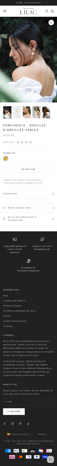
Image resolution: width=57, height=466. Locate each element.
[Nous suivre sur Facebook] (4, 423)
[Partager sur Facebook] (18, 142)
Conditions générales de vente (19, 310)
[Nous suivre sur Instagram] (12, 423)
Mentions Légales (12, 305)
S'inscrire (13, 411)
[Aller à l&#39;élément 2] (17, 112)
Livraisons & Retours (14, 300)
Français (42, 434)
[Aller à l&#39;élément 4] (36, 112)
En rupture (28, 169)
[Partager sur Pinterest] (26, 142)
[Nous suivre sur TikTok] (28, 423)
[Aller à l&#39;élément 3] (26, 112)
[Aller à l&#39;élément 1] (7, 112)
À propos (8, 326)
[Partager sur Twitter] (22, 142)
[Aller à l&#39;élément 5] (46, 112)
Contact (7, 316)
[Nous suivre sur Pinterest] (20, 423)
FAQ (5, 295)
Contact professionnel (15, 321)
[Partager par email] (30, 142)
